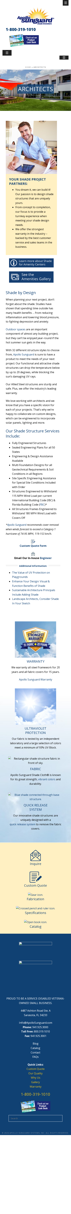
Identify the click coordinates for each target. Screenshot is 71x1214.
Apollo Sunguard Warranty (35, 679)
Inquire (35, 864)
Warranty (35, 1086)
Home (28, 67)
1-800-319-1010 (21, 29)
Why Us (35, 1077)
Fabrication (35, 899)
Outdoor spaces (15, 329)
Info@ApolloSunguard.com (35, 1023)
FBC (42, 504)
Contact (35, 1052)
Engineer (46, 558)
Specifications (35, 912)
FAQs (35, 1057)
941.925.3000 (40, 1027)
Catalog (35, 926)
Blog (35, 1043)
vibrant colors (46, 779)
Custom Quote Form (33, 546)
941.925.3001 (38, 1036)
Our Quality (35, 1073)
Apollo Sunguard (23, 354)
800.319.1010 (42, 1031)
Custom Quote (35, 885)
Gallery (35, 1082)
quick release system (22, 824)
